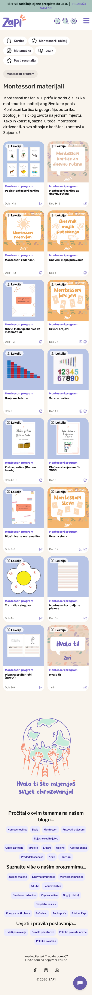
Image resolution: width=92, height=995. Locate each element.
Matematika (22, 50)
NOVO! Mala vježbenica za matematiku (22, 331)
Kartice (19, 41)
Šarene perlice (59, 398)
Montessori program (20, 73)
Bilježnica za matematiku (22, 536)
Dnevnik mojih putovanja (66, 260)
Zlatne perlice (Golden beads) (20, 469)
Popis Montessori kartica (22, 190)
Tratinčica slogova (18, 605)
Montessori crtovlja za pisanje (64, 607)
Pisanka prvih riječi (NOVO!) (18, 676)
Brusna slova (58, 536)
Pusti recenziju (25, 60)
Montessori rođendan (19, 260)
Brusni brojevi (59, 329)
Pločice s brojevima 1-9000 (64, 469)
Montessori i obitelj (53, 41)
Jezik (49, 50)
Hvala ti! (55, 674)
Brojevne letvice (16, 398)
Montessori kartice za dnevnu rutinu (64, 192)
